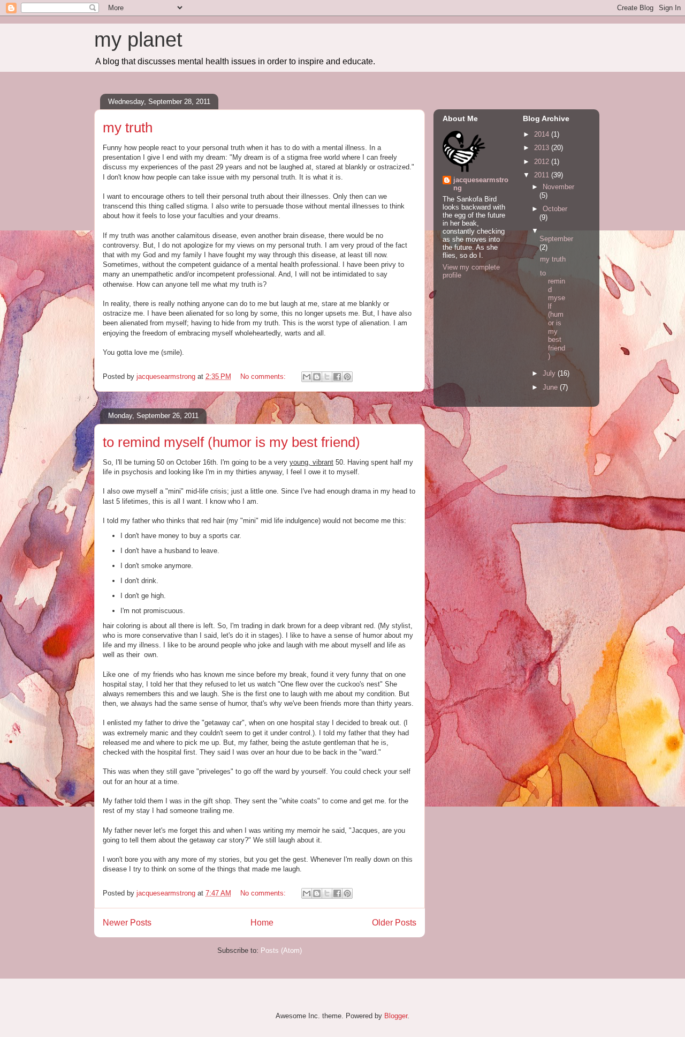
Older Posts (394, 922)
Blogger (395, 1016)
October (555, 209)
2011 (542, 175)
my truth (128, 128)
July (550, 373)
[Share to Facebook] (337, 376)
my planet (138, 39)
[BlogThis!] (316, 376)
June (551, 387)
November (558, 187)
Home (261, 922)
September (556, 239)
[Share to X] (327, 376)
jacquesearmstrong (480, 184)
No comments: (264, 376)
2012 (542, 162)
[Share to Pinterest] (347, 376)
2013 (542, 148)
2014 (542, 134)
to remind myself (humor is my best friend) (231, 442)
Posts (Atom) (281, 950)
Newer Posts (127, 922)
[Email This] (306, 376)
